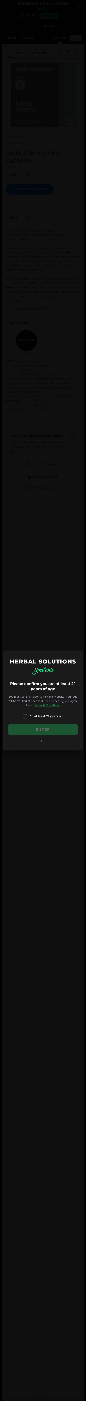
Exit (43, 741)
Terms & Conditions (46, 705)
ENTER (43, 729)
